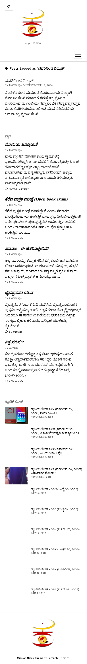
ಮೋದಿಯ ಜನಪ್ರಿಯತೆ (21, 144)
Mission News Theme (30, 658)
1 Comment (15, 331)
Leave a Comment (18, 188)
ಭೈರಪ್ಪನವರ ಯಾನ (19, 292)
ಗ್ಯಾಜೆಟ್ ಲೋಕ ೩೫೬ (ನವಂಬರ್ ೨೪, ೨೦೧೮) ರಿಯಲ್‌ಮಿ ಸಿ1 (52, 411)
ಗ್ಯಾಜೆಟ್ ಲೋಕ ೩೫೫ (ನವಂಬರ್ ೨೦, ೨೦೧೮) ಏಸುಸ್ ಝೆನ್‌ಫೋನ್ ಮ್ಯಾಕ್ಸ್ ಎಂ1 (55, 431)
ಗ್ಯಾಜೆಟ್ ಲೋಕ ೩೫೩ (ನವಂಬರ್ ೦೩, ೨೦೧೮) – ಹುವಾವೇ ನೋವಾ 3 (56, 471)
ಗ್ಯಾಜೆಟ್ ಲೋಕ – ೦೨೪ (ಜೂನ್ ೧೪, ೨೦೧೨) (55, 569)
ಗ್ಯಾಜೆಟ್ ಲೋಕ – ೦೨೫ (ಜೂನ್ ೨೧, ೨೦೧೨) (55, 549)
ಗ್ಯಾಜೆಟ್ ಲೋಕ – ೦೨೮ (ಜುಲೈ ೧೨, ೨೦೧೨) (54, 489)
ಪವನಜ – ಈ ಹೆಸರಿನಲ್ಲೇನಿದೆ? (27, 248)
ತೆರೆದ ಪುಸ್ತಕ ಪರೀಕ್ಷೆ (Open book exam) (36, 199)
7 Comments (15, 282)
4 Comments (15, 381)
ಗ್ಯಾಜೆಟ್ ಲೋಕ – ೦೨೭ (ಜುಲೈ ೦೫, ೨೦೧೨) (54, 509)
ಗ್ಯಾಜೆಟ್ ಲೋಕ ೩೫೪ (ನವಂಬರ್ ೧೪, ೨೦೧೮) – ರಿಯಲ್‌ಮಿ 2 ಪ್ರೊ (52, 451)
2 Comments (15, 238)
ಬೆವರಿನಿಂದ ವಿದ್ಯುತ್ (19, 80)
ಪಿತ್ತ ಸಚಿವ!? (14, 341)
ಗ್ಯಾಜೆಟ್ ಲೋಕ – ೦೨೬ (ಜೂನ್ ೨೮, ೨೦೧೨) (55, 529)
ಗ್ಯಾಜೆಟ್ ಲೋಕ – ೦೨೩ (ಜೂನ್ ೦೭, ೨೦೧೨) (55, 589)
